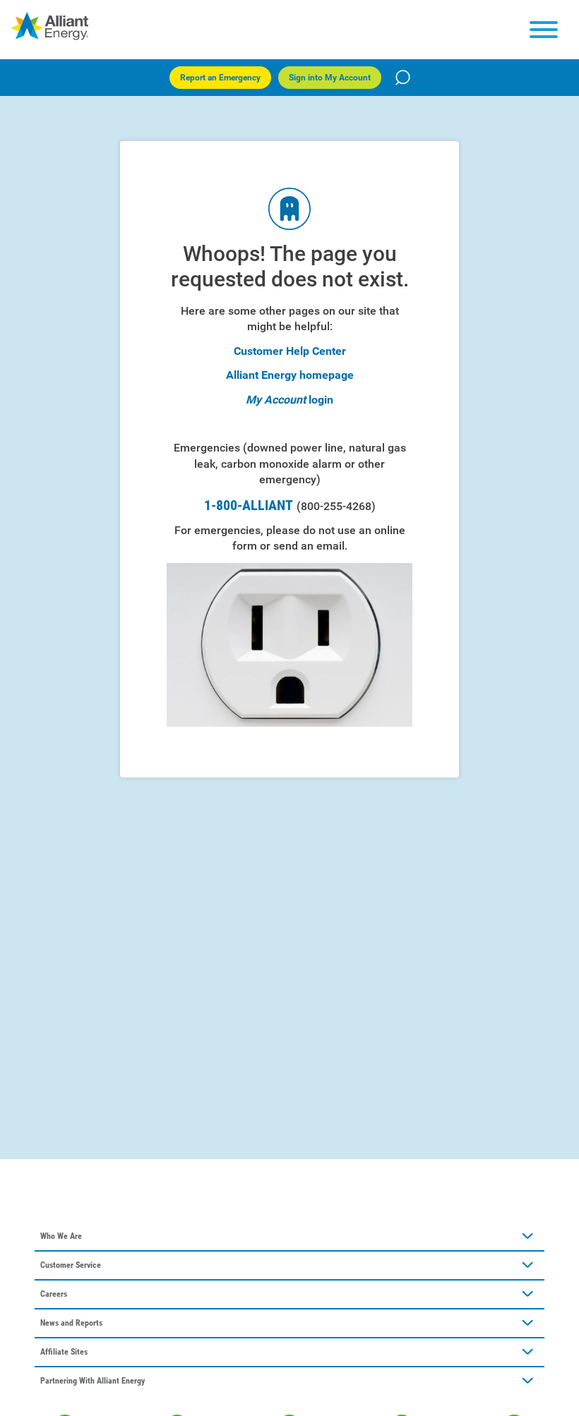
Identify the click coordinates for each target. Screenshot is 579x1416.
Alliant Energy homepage (290, 375)
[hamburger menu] (543, 30)
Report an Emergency (220, 78)
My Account (276, 399)
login (321, 399)
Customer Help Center (290, 351)
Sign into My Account (330, 78)
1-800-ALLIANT (290, 505)
